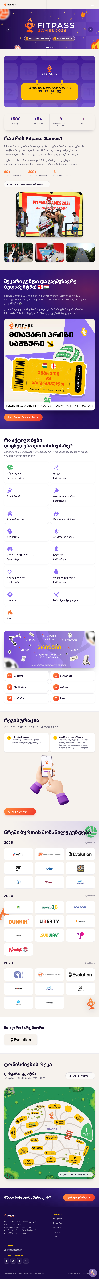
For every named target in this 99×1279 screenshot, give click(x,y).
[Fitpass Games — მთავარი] (10, 4)
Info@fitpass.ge (14, 1250)
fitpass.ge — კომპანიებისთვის (81, 1273)
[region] (49, 29)
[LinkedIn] (19, 1261)
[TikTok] (26, 1261)
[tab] (47, 47)
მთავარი (57, 1219)
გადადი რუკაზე (80, 1076)
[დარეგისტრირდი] (93, 1273)
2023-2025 (58, 1232)
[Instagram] (13, 1261)
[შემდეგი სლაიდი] (90, 29)
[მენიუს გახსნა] (92, 4)
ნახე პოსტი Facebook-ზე (21, 417)
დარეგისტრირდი (18, 811)
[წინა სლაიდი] (8, 29)
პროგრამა (58, 1228)
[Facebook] (6, 1261)
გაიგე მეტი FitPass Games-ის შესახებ (25, 184)
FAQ (55, 1237)
